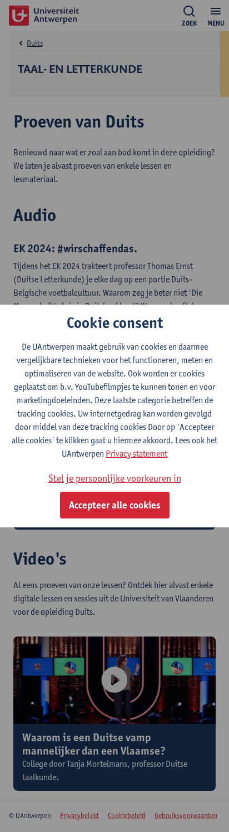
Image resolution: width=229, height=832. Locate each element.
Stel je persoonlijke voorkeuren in (114, 478)
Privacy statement (136, 453)
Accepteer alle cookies (115, 505)
